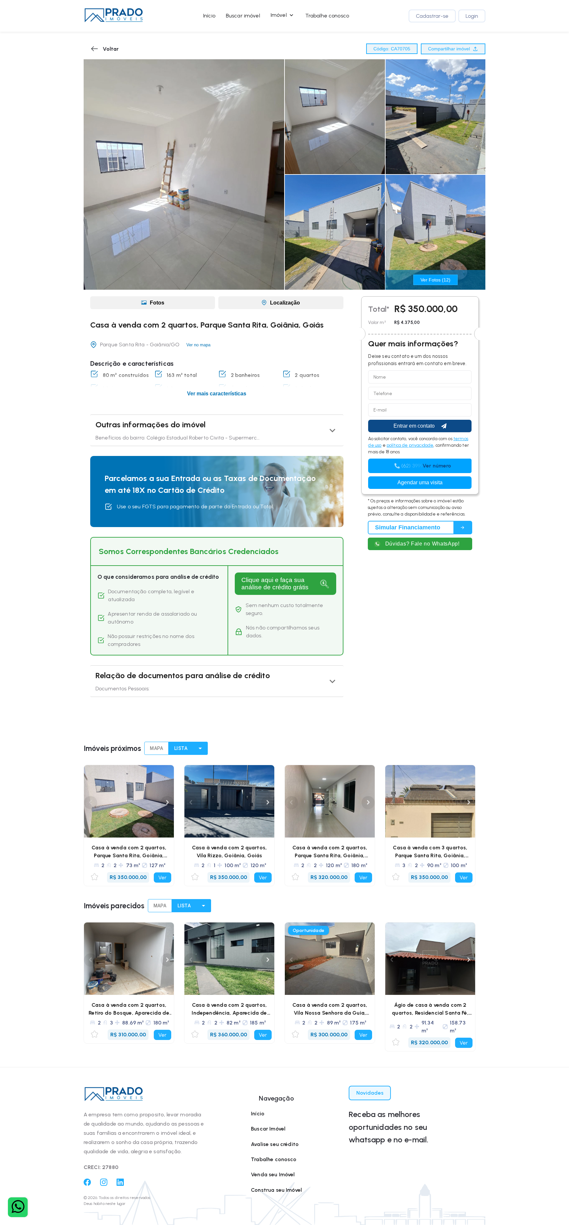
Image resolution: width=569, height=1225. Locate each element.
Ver (162, 877)
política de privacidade (410, 445)
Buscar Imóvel (268, 1129)
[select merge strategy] (200, 748)
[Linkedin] (120, 1184)
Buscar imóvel (243, 16)
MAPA (156, 748)
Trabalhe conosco (327, 16)
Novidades (370, 1093)
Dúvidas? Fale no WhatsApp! (422, 543)
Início (209, 16)
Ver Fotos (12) (435, 279)
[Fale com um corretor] (18, 1207)
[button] (114, 16)
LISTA (180, 748)
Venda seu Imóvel (273, 1174)
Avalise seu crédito (275, 1144)
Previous (90, 802)
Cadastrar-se (432, 16)
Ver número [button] (436, 466)
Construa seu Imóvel (276, 1190)
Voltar (111, 49)
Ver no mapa (198, 344)
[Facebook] (87, 1184)
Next (167, 802)
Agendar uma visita (420, 482)
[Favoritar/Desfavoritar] (94, 877)
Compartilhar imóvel (449, 48)
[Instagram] (103, 1184)
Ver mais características (216, 393)
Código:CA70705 (391, 48)
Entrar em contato (414, 426)
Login (472, 16)
